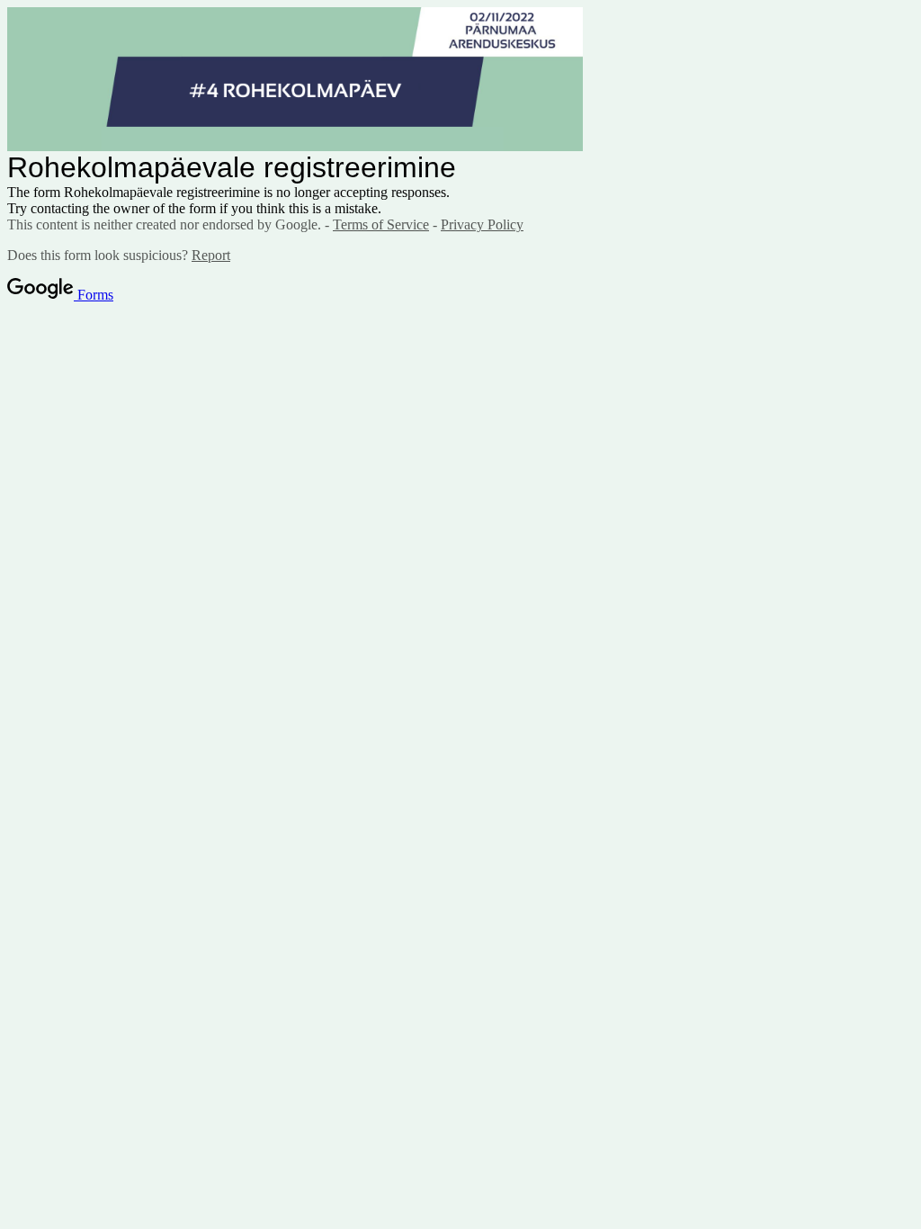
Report (211, 255)
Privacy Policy (482, 224)
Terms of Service (381, 224)
